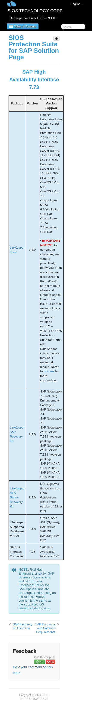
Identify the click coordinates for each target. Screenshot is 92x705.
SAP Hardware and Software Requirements (45, 628)
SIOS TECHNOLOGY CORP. (35, 10)
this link (49, 371)
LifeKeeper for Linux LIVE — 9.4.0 (32, 18)
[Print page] (56, 38)
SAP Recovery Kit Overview (22, 626)
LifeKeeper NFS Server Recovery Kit (17, 497)
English (76, 4)
